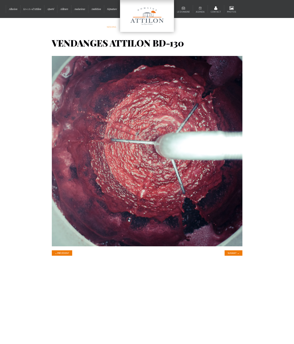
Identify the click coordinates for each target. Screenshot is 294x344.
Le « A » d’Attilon (32, 9)
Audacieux (79, 9)
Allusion (13, 9)
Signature (112, 9)
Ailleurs (64, 9)
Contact (216, 11)
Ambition (96, 9)
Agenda (200, 11)
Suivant (233, 253)
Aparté (50, 9)
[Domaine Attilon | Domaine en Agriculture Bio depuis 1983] (147, 16)
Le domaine (183, 11)
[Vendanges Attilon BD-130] (147, 151)
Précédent (62, 253)
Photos (231, 11)
